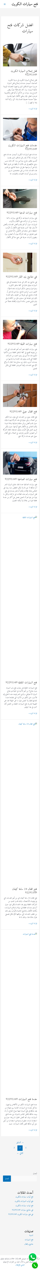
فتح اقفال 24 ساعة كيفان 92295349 (24, 891)
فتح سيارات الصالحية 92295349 (21, 479)
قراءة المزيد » (33, 108)
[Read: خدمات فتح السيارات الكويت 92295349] (20, 129)
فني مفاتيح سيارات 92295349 (22, 1210)
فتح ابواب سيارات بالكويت (24, 1205)
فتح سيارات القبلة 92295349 (22, 344)
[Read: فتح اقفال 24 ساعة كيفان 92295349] (20, 803)
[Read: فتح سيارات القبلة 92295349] (20, 329)
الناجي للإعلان (20, 1265)
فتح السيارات (29, 1239)
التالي (20, 1153)
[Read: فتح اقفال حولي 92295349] (20, 395)
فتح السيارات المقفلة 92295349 (21, 682)
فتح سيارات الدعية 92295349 (22, 212)
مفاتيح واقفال (28, 1244)
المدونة (31, 1235)
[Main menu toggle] (4, 4)
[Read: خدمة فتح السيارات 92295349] (20, 1013)
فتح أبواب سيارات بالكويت (24, 1197)
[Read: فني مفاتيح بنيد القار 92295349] (20, 262)
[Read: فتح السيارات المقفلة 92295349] (20, 597)
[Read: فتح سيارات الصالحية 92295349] (20, 463)
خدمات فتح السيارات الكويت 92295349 (22, 147)
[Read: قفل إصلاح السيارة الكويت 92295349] (20, 54)
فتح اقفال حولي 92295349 (23, 411)
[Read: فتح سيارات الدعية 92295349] (20, 198)
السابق (20, 1142)
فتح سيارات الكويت (25, 4)
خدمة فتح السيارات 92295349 (21, 1099)
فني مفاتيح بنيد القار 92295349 (21, 276)
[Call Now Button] (35, 1265)
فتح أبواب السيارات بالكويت (24, 1201)
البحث (35, 1173)
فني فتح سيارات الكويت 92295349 (20, 1214)
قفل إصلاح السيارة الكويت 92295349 (24, 73)
